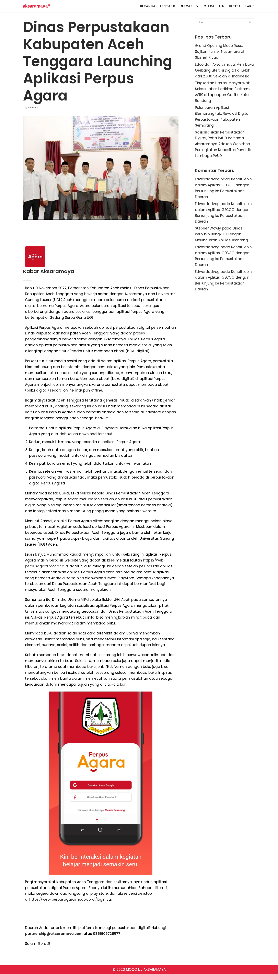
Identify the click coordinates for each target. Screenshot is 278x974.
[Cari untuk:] (225, 21)
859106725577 (107, 933)
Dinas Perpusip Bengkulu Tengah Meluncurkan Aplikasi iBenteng (221, 234)
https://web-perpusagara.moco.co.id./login (67, 899)
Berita (235, 6)
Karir (250, 6)
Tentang (168, 6)
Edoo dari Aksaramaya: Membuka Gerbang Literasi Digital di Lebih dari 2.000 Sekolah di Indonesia (224, 70)
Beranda (147, 6)
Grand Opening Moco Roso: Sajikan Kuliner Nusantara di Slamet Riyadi (219, 51)
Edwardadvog (207, 179)
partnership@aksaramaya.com (54, 933)
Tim (222, 6)
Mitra (209, 6)
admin (33, 107)
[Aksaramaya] (36, 6)
